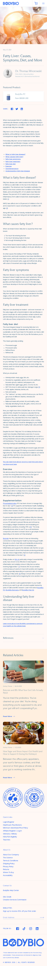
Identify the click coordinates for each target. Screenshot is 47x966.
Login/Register (8, 822)
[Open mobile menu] (43, 3)
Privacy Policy (8, 867)
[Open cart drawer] (36, 3)
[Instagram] (30, 928)
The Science (8, 858)
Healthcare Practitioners (12, 825)
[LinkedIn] (37, 928)
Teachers (6, 840)
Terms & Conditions (10, 861)
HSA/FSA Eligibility (10, 837)
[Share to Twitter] (17, 109)
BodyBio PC (20, 94)
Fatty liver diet (11, 164)
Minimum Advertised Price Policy (15, 828)
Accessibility (7, 875)
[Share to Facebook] (12, 109)
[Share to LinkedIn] (22, 109)
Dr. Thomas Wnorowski (28, 71)
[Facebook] (17, 928)
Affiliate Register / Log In (12, 831)
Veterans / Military (10, 834)
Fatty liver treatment (13, 161)
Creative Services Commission (14, 900)
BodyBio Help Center (11, 890)
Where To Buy (8, 872)
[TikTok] (24, 928)
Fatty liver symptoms (13, 159)
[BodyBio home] (16, 3)
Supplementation (12, 168)
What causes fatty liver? (14, 157)
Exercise (9, 166)
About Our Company (11, 855)
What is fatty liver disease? (15, 154)
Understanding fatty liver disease (18, 171)
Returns (6, 869)
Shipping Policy (9, 864)
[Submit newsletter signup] (42, 917)
